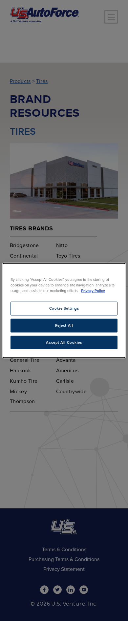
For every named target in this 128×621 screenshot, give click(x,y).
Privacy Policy (93, 290)
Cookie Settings (64, 308)
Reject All (64, 325)
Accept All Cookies (64, 342)
